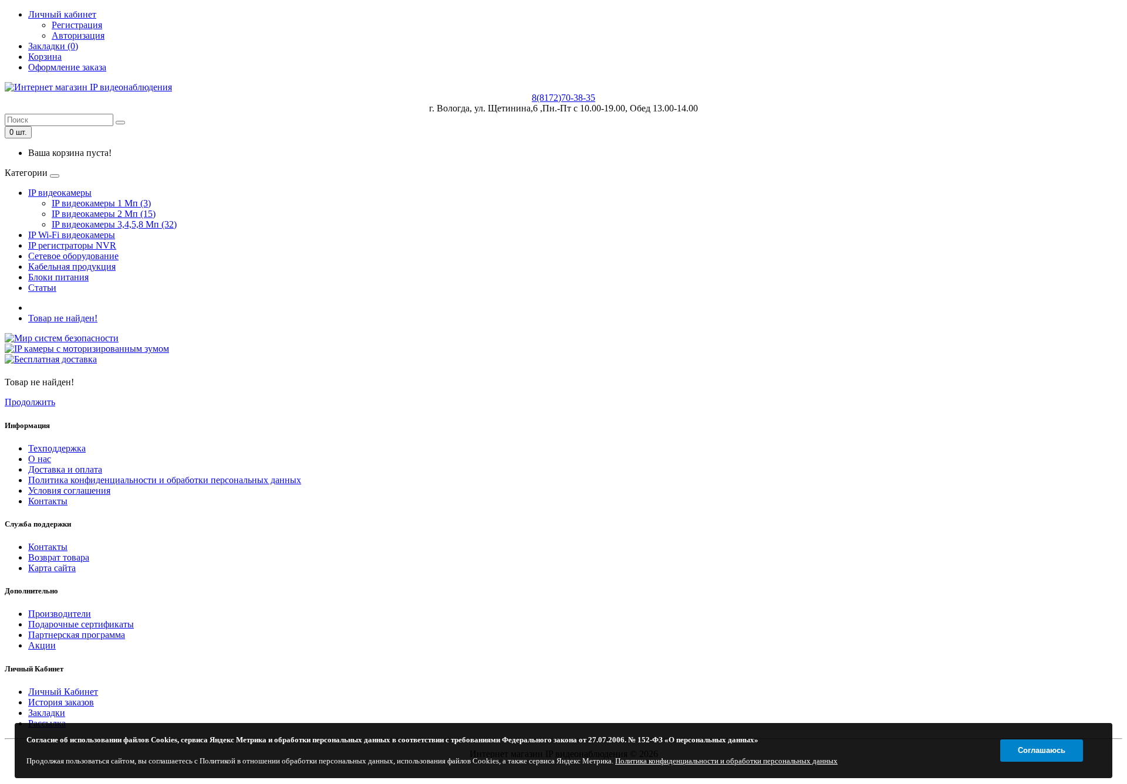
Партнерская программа (76, 635)
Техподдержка (57, 448)
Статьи (42, 288)
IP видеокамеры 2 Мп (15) (104, 214)
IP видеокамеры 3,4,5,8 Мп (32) (114, 224)
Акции (42, 645)
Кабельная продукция (72, 266)
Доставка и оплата (65, 469)
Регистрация (77, 25)
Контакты (48, 501)
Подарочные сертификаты (81, 624)
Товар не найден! (62, 318)
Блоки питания (58, 277)
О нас (39, 459)
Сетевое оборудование (73, 256)
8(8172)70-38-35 (563, 98)
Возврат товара (58, 557)
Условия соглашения (69, 490)
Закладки (46, 713)
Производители (59, 614)
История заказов (61, 702)
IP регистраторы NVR (72, 245)
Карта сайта (52, 568)
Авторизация (78, 35)
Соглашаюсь (1041, 750)
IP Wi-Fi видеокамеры (71, 235)
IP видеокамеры (60, 193)
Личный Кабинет (63, 692)
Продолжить (30, 402)
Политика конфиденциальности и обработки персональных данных (164, 480)
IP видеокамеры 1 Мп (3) (101, 203)
